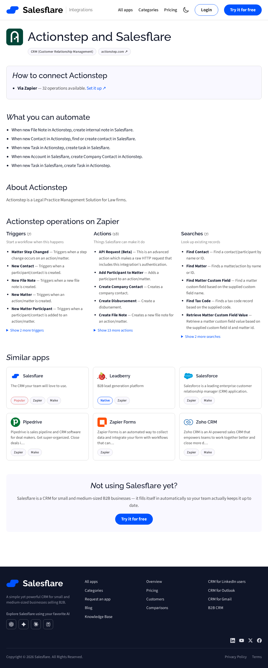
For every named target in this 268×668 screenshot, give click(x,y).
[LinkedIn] (232, 640)
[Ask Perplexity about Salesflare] (48, 624)
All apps (125, 10)
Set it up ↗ (96, 88)
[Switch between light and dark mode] (186, 10)
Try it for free (243, 10)
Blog (88, 608)
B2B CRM (215, 608)
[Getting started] (241, 640)
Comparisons (157, 608)
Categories (148, 10)
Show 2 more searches (202, 336)
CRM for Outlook (221, 590)
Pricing (170, 10)
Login (206, 10)
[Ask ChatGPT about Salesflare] (11, 624)
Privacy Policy (236, 657)
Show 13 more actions (115, 330)
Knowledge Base (99, 617)
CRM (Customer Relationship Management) (62, 51)
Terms (257, 657)
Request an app (97, 599)
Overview (154, 581)
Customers (155, 599)
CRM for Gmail (220, 599)
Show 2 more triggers (27, 330)
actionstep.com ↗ (114, 51)
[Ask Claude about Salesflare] (36, 624)
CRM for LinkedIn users (226, 581)
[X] (250, 640)
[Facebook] (259, 640)
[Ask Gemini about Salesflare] (24, 624)
